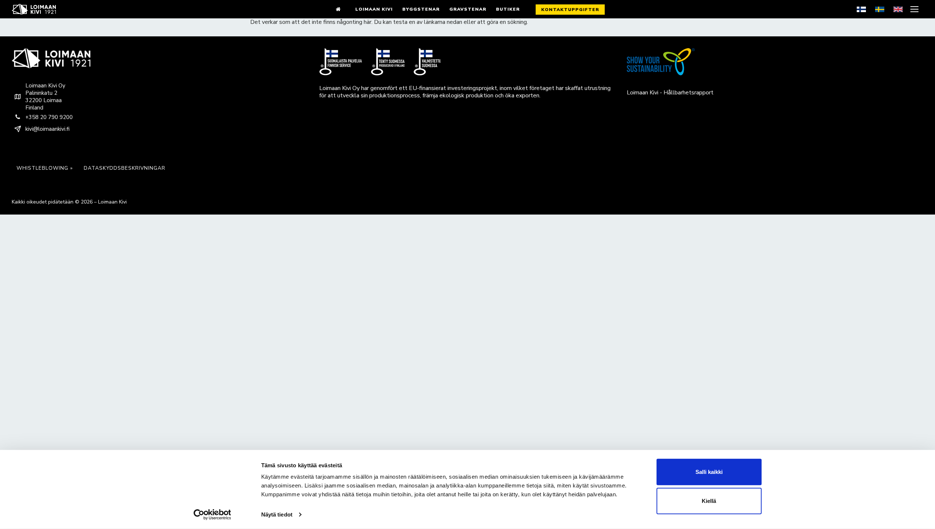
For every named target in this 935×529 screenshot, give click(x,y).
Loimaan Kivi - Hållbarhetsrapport (670, 93)
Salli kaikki (709, 472)
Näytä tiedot (276, 514)
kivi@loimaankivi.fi (47, 129)
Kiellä (709, 501)
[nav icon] (915, 9)
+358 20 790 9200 (49, 117)
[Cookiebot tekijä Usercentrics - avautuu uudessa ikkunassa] (212, 514)
